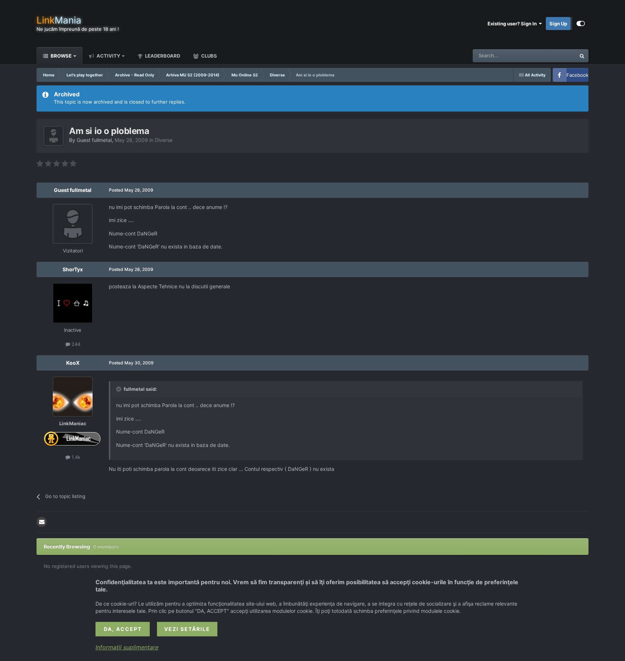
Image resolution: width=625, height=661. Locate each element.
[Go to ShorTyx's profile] (73, 303)
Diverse (164, 140)
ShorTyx (73, 269)
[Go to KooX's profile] (73, 397)
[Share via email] (42, 522)
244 (75, 344)
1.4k (75, 457)
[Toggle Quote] (119, 389)
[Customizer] (580, 23)
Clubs (208, 56)
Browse (61, 56)
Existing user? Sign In (513, 23)
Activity (107, 56)
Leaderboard (162, 56)
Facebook (577, 75)
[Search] (581, 55)
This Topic (554, 55)
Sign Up (558, 23)
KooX (73, 363)
